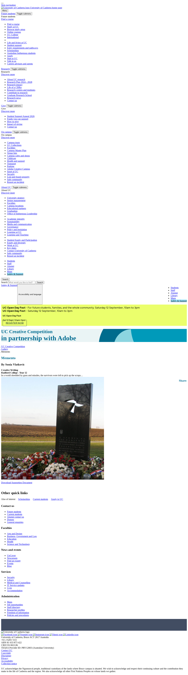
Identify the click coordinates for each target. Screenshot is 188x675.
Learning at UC (14, 232)
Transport (11, 163)
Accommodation (14, 590)
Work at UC (12, 245)
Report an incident (15, 182)
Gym (9, 588)
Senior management (16, 200)
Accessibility (7, 661)
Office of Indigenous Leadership (22, 213)
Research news (14, 98)
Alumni (10, 266)
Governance (12, 227)
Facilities (11, 148)
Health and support (16, 161)
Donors (10, 519)
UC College (12, 34)
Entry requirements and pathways (22, 48)
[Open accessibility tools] (2, 3)
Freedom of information (18, 612)
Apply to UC (57, 499)
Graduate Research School (19, 95)
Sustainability (13, 221)
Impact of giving (14, 124)
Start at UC (12, 58)
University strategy (16, 198)
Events (10, 563)
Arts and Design (14, 533)
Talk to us (11, 61)
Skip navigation (8, 5)
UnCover (11, 555)
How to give (13, 121)
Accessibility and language (30, 294)
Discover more (8, 74)
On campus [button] (6, 132)
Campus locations (15, 206)
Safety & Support (15, 274)
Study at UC (13, 27)
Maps (9, 271)
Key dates (11, 248)
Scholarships (13, 50)
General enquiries (15, 522)
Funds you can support (17, 119)
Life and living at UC (17, 42)
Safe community (14, 179)
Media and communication (19, 224)
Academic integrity (16, 219)
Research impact (14, 84)
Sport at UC (12, 171)
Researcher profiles (16, 610)
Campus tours (13, 142)
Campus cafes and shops (18, 155)
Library (10, 269)
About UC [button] (6, 187)
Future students (14, 511)
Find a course (7, 19)
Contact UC (6, 650)
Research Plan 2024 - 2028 (19, 82)
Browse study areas (16, 29)
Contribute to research (17, 92)
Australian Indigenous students (21, 53)
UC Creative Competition (13, 346)
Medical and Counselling (18, 582)
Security (11, 174)
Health (10, 541)
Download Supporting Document (16, 482)
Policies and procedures (18, 615)
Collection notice (9, 663)
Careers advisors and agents (20, 63)
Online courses (14, 32)
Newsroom (12, 558)
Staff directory (13, 607)
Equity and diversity (16, 242)
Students (11, 261)
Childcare (11, 158)
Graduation (12, 211)
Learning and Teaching (17, 235)
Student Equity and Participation (22, 240)
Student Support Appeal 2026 (21, 116)
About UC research (16, 79)
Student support (14, 45)
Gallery (4, 349)
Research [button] (5, 69)
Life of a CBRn (14, 87)
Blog (9, 566)
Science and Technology (18, 544)
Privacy (4, 658)
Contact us (12, 100)
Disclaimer (6, 655)
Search (4, 282)
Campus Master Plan (16, 150)
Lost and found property (18, 177)
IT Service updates (15, 585)
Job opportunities (15, 604)
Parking (10, 166)
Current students (40, 499)
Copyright (6, 653)
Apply (10, 56)
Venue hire (12, 153)
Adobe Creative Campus (18, 169)
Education (11, 539)
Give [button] (3, 105)
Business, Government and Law (22, 536)
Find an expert (13, 561)
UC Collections (14, 145)
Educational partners (16, 208)
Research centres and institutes (21, 90)
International (13, 37)
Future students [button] (8, 13)
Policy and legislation (17, 229)
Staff (9, 263)
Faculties (11, 203)
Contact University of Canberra (21, 250)
